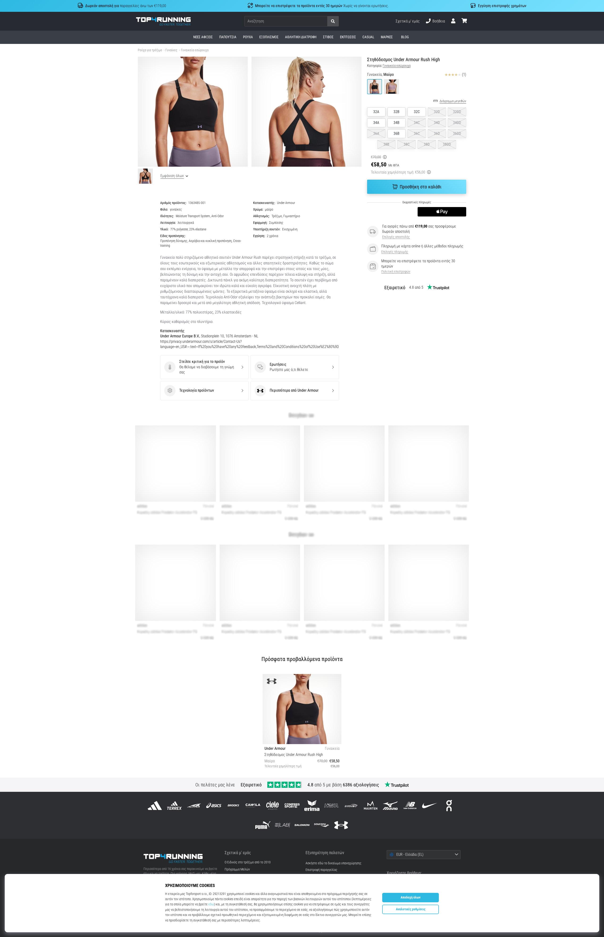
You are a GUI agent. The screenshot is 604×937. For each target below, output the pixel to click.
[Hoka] (331, 805)
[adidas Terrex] (174, 805)
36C (417, 133)
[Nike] (429, 805)
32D (437, 112)
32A (376, 112)
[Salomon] (302, 825)
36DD (457, 133)
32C (417, 112)
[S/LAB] (282, 825)
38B (386, 144)
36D (437, 133)
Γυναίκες (171, 50)
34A (376, 122)
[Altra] (194, 805)
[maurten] (371, 805)
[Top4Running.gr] (180, 858)
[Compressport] (292, 805)
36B (396, 133)
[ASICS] (213, 805)
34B (396, 122)
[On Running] (449, 805)
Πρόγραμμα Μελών (237, 869)
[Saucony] (321, 825)
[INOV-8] (351, 805)
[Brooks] (233, 805)
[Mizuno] (390, 805)
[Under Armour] (341, 825)
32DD (457, 112)
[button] (323, 21)
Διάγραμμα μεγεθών (453, 101)
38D (427, 144)
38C (407, 144)
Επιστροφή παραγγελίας (321, 870)
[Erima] (312, 805)
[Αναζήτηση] (333, 21)
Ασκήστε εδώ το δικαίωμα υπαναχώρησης (333, 863)
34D (437, 122)
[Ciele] (272, 805)
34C (417, 122)
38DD (447, 144)
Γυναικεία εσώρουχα (195, 50)
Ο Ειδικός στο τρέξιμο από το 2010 (248, 862)
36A (376, 133)
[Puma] (263, 825)
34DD (457, 122)
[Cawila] (253, 805)
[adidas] (155, 805)
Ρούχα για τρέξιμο (150, 50)
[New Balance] (410, 805)
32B (396, 112)
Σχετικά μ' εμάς (408, 21)
